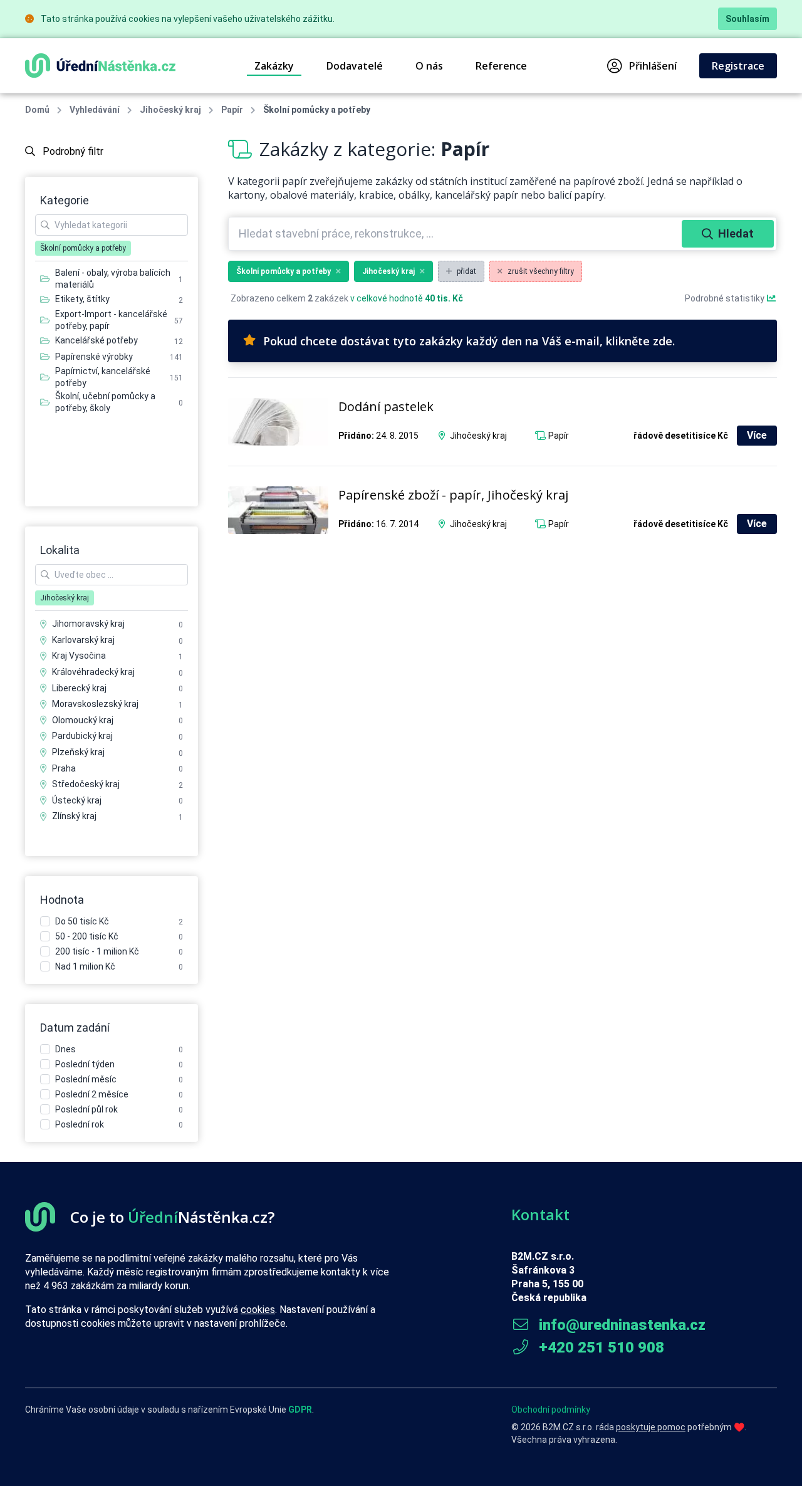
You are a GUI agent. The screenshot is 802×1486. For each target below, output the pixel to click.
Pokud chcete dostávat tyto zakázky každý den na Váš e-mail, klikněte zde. (469, 340)
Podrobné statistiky (725, 298)
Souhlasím (747, 19)
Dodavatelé (354, 66)
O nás (429, 66)
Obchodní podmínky (550, 1410)
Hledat (736, 233)
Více (757, 435)
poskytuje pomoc (650, 1427)
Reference (501, 66)
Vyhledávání (95, 110)
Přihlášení (653, 66)
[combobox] (456, 234)
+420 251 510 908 (599, 1347)
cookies (258, 1310)
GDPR (300, 1410)
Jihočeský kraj (170, 110)
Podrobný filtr (71, 151)
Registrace (738, 66)
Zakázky (274, 66)
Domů (37, 110)
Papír (232, 110)
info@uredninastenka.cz (620, 1325)
